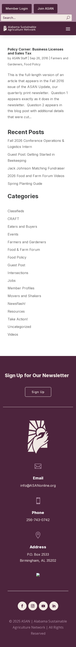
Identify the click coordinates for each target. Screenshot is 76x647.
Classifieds (16, 211)
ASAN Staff (19, 58)
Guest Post (16, 265)
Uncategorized (19, 327)
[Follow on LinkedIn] (53, 606)
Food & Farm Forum (24, 249)
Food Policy (32, 64)
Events (13, 234)
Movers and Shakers (24, 296)
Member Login (17, 8)
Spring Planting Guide (25, 183)
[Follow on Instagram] (32, 606)
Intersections (18, 273)
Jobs (12, 280)
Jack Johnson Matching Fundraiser (36, 168)
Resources (16, 311)
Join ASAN (46, 8)
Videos (13, 334)
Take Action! (18, 319)
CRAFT (13, 219)
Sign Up (38, 392)
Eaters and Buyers (22, 226)
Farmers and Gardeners (27, 242)
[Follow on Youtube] (43, 606)
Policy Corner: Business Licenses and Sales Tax (35, 51)
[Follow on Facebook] (22, 606)
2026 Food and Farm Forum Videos (36, 176)
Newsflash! (16, 304)
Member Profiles (21, 288)
